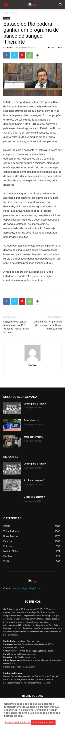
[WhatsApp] (29, 55)
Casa (5, 12)
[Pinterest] (22, 55)
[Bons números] (12, 425)
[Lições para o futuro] (12, 408)
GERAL (14, 12)
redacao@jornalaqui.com (27, 588)
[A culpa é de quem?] (12, 485)
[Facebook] (6, 55)
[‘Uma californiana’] (12, 441)
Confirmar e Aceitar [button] (43, 722)
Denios (10, 47)
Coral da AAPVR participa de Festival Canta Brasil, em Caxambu (48, 325)
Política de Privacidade (17, 722)
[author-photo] (32, 360)
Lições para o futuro (35, 403)
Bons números (32, 420)
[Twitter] (14, 55)
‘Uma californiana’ (33, 437)
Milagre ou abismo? (34, 497)
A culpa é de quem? (34, 480)
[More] (37, 55)
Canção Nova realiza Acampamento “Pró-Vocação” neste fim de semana (16, 327)
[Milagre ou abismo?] (12, 501)
